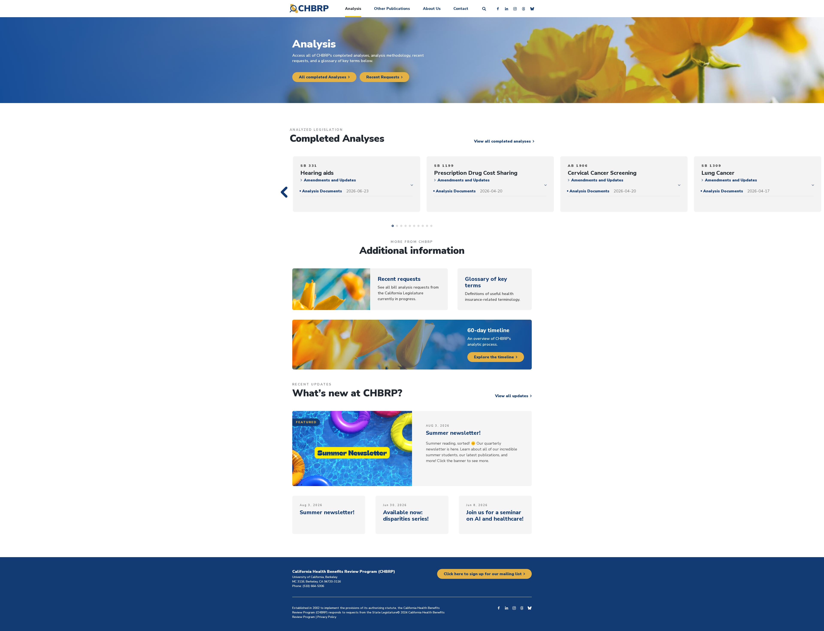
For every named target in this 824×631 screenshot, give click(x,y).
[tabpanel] (356, 184)
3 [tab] (401, 226)
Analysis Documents (335, 191)
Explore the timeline (494, 357)
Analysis (353, 8)
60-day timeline (488, 330)
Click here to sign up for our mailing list (483, 573)
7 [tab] (418, 226)
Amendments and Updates (330, 180)
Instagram (515, 8)
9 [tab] (427, 226)
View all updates (511, 396)
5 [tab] (410, 226)
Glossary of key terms (486, 282)
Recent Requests (382, 77)
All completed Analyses (322, 77)
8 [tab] (423, 226)
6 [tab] (414, 226)
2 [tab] (397, 226)
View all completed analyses (502, 141)
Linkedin (506, 8)
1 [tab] (393, 226)
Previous (287, 200)
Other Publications (392, 8)
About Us (432, 8)
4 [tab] (405, 226)
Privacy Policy (326, 617)
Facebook (498, 8)
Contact (460, 8)
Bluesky (532, 8)
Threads (523, 8)
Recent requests (399, 279)
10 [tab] (431, 226)
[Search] (484, 9)
